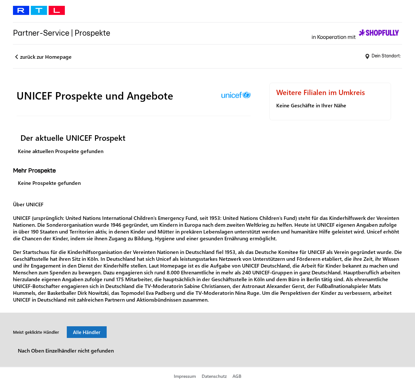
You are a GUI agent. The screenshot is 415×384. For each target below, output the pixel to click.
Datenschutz (214, 376)
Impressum (185, 376)
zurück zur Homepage (46, 56)
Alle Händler (87, 332)
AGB (236, 376)
